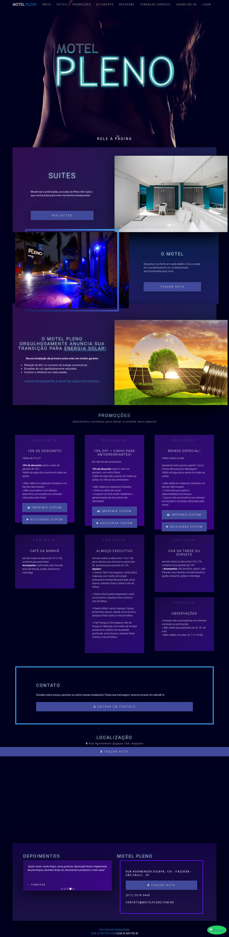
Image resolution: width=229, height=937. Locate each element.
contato (106, 4)
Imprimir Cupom (46, 507)
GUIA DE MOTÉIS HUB (103, 933)
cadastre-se (186, 4)
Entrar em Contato (116, 706)
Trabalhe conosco (155, 4)
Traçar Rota (172, 286)
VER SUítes (62, 215)
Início (46, 4)
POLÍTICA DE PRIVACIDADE (114, 929)
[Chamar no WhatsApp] (216, 930)
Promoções (81, 4)
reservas (127, 4)
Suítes (62, 4)
